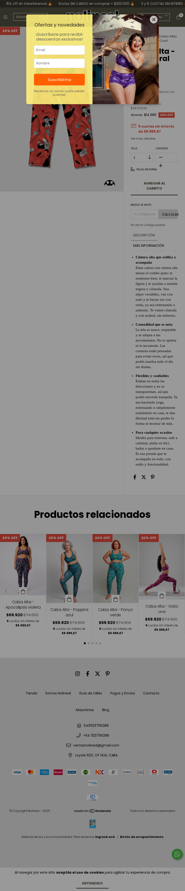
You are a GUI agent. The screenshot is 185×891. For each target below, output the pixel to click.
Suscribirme (59, 79)
